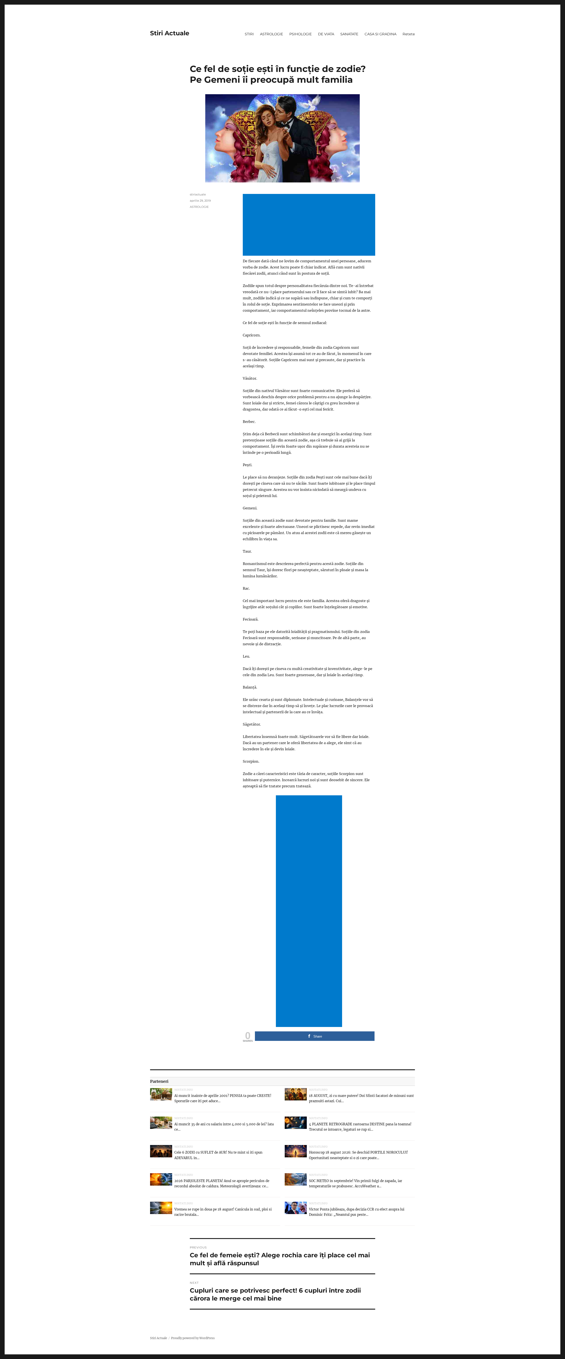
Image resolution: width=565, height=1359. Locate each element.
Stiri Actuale (169, 33)
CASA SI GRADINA (380, 34)
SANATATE (349, 34)
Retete (409, 34)
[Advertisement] (310, 225)
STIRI (249, 34)
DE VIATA (326, 34)
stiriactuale (198, 194)
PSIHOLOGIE (300, 34)
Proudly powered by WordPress (193, 1338)
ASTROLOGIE (271, 34)
